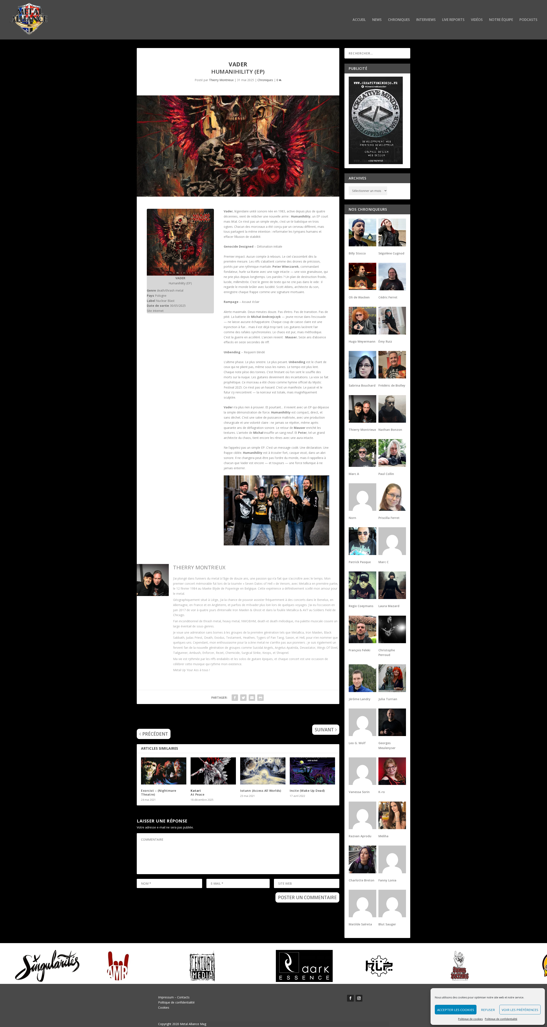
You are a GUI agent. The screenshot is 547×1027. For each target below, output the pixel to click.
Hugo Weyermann (362, 341)
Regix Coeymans (361, 606)
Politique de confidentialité (501, 1019)
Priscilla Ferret (389, 518)
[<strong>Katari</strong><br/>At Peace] (213, 770)
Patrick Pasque (360, 562)
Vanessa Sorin (359, 792)
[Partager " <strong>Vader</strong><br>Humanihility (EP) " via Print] (260, 697)
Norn (352, 518)
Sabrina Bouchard (362, 385)
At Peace (197, 792)
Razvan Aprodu (360, 836)
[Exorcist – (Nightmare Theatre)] (163, 770)
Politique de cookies (470, 1019)
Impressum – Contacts (174, 997)
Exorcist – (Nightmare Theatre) (158, 792)
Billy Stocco (357, 253)
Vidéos (477, 20)
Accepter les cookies (455, 1010)
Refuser (488, 1010)
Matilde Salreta (360, 924)
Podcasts (528, 20)
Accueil (359, 20)
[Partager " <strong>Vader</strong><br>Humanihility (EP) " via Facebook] (235, 697)
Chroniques (399, 20)
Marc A (354, 474)
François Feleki (359, 650)
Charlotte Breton (361, 880)
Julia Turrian (387, 699)
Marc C (383, 562)
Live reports (453, 20)
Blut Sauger (387, 924)
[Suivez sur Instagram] (359, 998)
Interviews (426, 20)
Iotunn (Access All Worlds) (260, 791)
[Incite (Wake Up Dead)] (312, 770)
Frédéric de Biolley (391, 385)
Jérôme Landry (360, 699)
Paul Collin (386, 474)
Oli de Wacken (359, 297)
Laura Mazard (388, 606)
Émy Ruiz (385, 341)
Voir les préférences (520, 1010)
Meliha (383, 836)
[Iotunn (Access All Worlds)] (262, 770)
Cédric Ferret (387, 297)
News (377, 20)
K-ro (381, 792)
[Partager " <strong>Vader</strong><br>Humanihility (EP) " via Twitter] (243, 697)
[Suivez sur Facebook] (350, 998)
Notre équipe (501, 20)
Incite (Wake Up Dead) (307, 791)
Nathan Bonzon (390, 430)
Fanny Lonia (387, 880)
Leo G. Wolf (357, 743)
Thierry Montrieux (221, 80)
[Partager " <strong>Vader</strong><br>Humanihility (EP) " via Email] (252, 697)
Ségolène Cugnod (391, 253)
